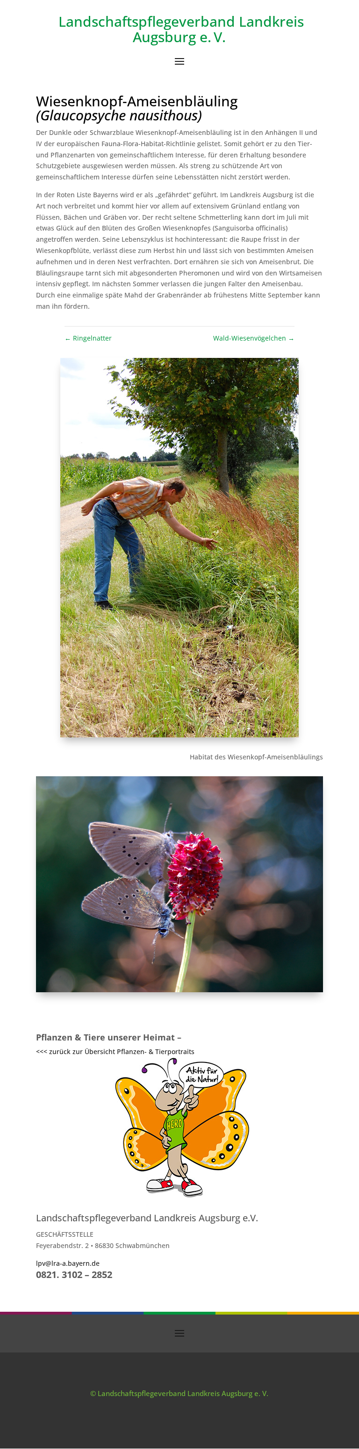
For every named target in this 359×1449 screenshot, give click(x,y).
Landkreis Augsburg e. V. (218, 29)
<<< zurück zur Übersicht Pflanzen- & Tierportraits (115, 1051)
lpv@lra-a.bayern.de (68, 1263)
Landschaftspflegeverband (147, 21)
